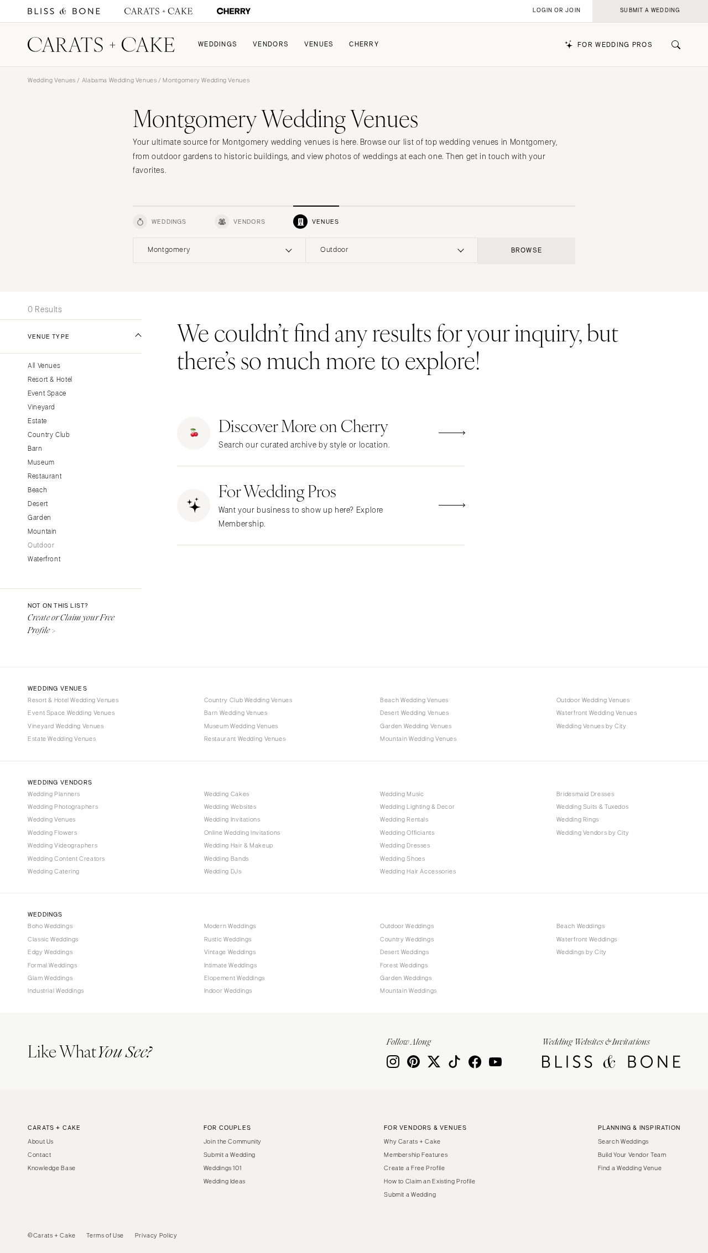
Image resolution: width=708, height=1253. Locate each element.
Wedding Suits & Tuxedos (592, 806)
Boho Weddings (50, 926)
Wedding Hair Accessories (418, 871)
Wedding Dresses (405, 845)
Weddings (217, 44)
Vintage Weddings (230, 952)
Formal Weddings (52, 965)
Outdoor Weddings (407, 926)
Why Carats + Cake (412, 1141)
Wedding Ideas (225, 1181)
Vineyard (41, 407)
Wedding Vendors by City (592, 832)
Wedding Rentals (404, 819)
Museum (41, 462)
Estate (37, 421)
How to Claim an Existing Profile (429, 1181)
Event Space (47, 393)
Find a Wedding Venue (630, 1168)
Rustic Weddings (228, 939)
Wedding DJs (223, 871)
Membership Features (415, 1154)
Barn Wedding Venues (236, 712)
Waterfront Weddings (586, 939)
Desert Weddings (404, 952)
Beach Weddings (580, 926)
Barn (35, 448)
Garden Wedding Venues (415, 726)
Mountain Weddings (408, 990)
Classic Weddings (53, 939)
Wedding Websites (230, 806)
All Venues (44, 366)
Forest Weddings (404, 965)
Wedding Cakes (226, 794)
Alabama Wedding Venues (119, 80)
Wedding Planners (54, 794)
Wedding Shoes (402, 858)
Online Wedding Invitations (242, 832)
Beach (37, 490)
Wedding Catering (54, 871)
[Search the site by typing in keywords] (671, 45)
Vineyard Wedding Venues (66, 726)
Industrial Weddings (56, 990)
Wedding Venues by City (591, 726)
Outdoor (41, 545)
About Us (41, 1141)
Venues (319, 44)
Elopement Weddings (234, 978)
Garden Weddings (405, 978)
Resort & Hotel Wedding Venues (73, 700)
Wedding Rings (577, 819)
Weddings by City (581, 952)
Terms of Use (105, 1235)
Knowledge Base (52, 1168)
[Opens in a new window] (64, 11)
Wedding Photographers (63, 806)
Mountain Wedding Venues (418, 738)
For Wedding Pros (615, 45)
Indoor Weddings (228, 990)
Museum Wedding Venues (241, 726)
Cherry (364, 44)
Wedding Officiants (407, 832)
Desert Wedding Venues (414, 712)
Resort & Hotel (50, 379)
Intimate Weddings (230, 965)
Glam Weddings (50, 978)
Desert (38, 504)
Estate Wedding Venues (62, 738)
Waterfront (44, 559)
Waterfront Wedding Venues (596, 712)
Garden (39, 518)
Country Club (49, 435)
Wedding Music (402, 794)
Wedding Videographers (62, 845)
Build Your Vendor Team (632, 1154)
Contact (39, 1154)
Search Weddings (623, 1141)
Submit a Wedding (230, 1154)
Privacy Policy (156, 1235)
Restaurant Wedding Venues (245, 738)
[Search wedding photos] (234, 11)
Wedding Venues (52, 80)
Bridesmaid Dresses (585, 794)
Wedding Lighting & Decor (417, 806)
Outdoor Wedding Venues (593, 700)
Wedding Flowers (52, 832)
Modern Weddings (230, 926)
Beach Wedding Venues (414, 700)
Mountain (42, 531)
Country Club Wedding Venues (248, 700)
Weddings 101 (223, 1168)
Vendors (271, 44)
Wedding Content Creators (66, 858)
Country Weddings (407, 939)
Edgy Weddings (50, 952)
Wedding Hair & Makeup (238, 845)
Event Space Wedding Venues (71, 712)
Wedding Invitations (232, 819)
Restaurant (44, 476)
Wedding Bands (226, 858)
